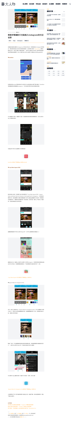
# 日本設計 (63, 75)
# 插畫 (58, 73)
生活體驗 (51, 4)
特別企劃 (38, 4)
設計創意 (31, 4)
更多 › (64, 11)
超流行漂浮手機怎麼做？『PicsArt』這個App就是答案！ (20, 406)
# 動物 (63, 73)
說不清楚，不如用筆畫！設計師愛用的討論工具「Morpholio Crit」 (22, 408)
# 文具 (58, 71)
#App (14, 40)
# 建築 (58, 75)
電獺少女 (17, 32)
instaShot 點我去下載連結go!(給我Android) (17, 162)
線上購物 (25, 4)
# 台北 (54, 73)
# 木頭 (54, 75)
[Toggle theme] (70, 4)
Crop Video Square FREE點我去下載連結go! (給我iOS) (19, 277)
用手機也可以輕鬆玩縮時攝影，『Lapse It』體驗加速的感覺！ (21, 404)
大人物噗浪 (11, 413)
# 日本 (49, 75)
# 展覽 (63, 71)
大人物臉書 (19, 413)
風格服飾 (58, 4)
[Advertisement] (26, 422)
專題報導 (64, 4)
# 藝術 (54, 71)
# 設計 (49, 73)
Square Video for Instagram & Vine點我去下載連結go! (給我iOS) (22, 389)
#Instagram (19, 40)
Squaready (37, 48)
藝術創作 (44, 4)
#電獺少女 (26, 40)
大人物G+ (26, 413)
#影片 (10, 40)
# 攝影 (49, 71)
